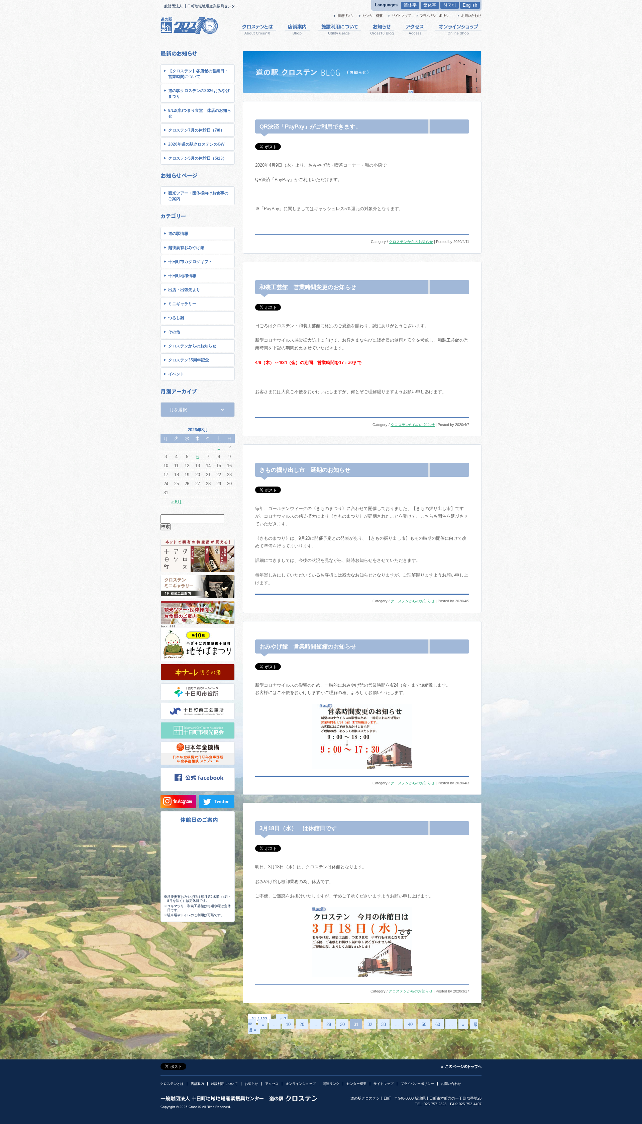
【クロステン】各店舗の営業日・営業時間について (198, 74)
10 (288, 1024)
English (470, 5)
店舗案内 (197, 1084)
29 (328, 1024)
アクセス (272, 1084)
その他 (174, 332)
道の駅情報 (178, 233)
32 (369, 1024)
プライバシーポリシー (417, 1084)
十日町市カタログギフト (190, 261)
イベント (176, 374)
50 (424, 1024)
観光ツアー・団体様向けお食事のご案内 (198, 196)
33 (383, 1024)
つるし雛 (176, 318)
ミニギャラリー (182, 303)
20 (302, 1024)
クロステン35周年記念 (188, 360)
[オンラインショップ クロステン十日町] (458, 29)
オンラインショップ (301, 1084)
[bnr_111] (197, 660)
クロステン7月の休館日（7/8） (196, 130)
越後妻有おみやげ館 (186, 247)
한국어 (449, 5)
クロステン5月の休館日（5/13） (197, 158)
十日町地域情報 (182, 275)
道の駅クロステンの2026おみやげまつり (199, 93)
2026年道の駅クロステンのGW (196, 144)
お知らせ (251, 1084)
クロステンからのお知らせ (192, 346)
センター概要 (356, 1084)
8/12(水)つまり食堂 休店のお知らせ (199, 113)
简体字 (410, 5)
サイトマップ (383, 1084)
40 (410, 1024)
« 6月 (176, 501)
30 (342, 1024)
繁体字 (429, 5)
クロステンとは (172, 1084)
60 (437, 1024)
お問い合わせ (451, 1084)
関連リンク (331, 1084)
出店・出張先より (184, 289)
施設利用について (224, 1084)
